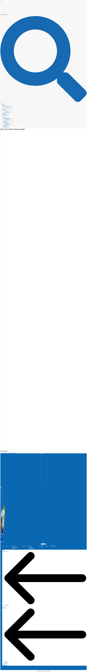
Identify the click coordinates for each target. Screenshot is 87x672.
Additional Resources (6, 127)
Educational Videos (8, 111)
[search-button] (9, 102)
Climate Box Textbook (8, 106)
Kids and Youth (5, 122)
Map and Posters (7, 107)
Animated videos (7, 112)
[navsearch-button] (43, 101)
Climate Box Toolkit (5, 105)
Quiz (5, 108)
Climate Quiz (7, 110)
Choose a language (3, 14)
